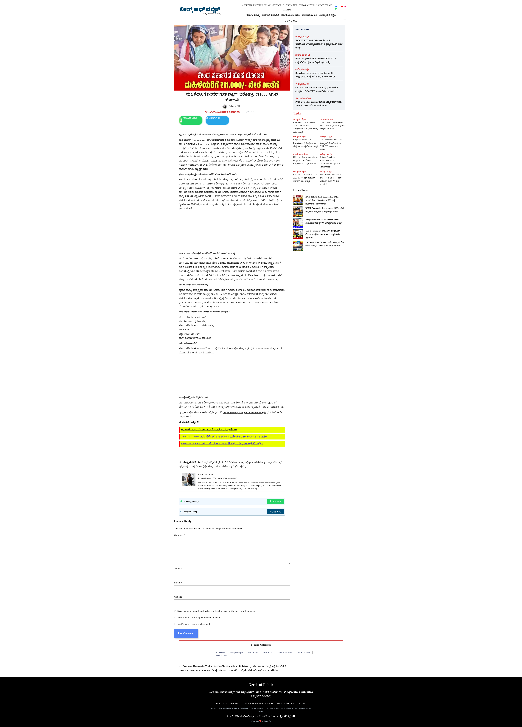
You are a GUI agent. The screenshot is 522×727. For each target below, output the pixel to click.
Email (178, 582)
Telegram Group (213, 118)
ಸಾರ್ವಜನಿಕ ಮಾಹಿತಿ (302, 55)
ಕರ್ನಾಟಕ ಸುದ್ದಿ (253, 653)
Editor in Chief (235, 106)
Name (178, 568)
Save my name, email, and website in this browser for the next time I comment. (216, 611)
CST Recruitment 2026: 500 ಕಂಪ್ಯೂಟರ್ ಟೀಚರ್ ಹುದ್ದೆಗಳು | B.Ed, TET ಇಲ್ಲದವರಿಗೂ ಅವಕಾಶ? (316, 89)
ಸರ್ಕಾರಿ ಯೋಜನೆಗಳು (230, 112)
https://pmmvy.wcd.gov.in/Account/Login (244, 412)
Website (178, 596)
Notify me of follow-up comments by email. (199, 617)
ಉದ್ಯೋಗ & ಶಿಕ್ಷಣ (302, 37)
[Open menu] (344, 18)
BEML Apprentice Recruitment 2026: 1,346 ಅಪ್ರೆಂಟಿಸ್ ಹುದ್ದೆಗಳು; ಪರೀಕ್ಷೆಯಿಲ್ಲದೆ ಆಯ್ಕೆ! (315, 60)
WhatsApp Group (189, 118)
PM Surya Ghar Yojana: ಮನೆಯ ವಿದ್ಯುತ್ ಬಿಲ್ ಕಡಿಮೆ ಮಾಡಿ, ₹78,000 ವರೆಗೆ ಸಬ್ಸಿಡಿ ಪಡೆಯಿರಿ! (318, 104)
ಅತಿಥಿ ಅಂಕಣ (220, 653)
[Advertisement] (232, 231)
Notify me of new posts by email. (194, 624)
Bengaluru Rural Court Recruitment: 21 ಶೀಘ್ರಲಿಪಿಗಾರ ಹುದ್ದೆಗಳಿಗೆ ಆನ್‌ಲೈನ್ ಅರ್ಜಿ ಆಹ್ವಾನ (315, 75)
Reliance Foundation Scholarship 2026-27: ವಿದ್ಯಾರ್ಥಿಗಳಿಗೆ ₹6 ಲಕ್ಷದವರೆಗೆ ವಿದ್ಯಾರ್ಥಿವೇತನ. (330, 162)
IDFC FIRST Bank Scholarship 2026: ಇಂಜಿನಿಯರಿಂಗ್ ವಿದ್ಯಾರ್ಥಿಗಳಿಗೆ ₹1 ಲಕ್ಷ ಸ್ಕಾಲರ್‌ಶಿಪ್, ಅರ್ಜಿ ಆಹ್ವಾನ (318, 44)
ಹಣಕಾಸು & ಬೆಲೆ (221, 656)
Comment (180, 535)
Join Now (276, 501)
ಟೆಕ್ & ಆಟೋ (267, 653)
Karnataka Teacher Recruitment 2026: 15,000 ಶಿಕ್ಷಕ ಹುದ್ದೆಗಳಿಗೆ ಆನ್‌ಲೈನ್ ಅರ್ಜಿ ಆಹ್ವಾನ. (305, 178)
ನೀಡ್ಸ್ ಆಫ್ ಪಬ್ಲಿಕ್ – (248, 716)
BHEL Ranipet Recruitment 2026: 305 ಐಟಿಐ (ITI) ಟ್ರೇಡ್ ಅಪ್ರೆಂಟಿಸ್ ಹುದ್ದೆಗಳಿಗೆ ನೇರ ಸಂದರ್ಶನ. (331, 179)
